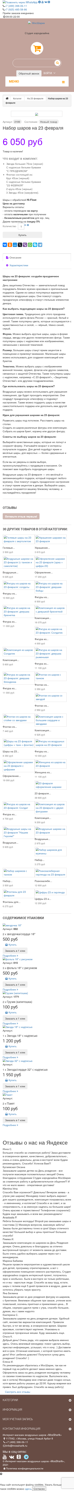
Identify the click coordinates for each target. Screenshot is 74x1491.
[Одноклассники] (10, 245)
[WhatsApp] (30, 245)
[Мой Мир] (15, 245)
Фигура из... (10, 621)
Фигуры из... (10, 593)
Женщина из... (43, 772)
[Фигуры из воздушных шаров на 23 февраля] (51, 743)
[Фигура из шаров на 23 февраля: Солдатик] (51, 630)
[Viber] (25, 245)
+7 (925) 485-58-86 (16, 9)
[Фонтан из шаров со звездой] (51, 697)
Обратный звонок (29, 73)
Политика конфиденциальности (24, 1468)
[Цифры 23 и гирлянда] (51, 892)
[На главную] (7, 98)
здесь (28, 1488)
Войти (48, 73)
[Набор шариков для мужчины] (51, 851)
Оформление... (44, 572)
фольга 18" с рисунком (22, 968)
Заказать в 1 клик (15, 950)
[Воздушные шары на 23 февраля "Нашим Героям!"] (19, 832)
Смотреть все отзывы (17, 1391)
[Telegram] (40, 245)
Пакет (11, 1103)
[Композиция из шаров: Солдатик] (19, 651)
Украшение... (42, 547)
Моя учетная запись (18, 1419)
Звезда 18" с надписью (22, 1036)
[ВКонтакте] (5, 245)
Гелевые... (9, 547)
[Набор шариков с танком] (19, 872)
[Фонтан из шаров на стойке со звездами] (19, 718)
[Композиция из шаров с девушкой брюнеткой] (51, 609)
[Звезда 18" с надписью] (37, 1027)
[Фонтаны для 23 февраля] (19, 893)
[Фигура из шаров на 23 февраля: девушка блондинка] (19, 678)
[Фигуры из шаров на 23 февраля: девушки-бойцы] (51, 586)
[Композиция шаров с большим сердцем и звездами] (51, 720)
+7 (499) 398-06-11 (16, 6)
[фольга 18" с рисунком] (37, 959)
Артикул (7, 121)
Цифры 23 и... (43, 899)
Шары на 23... (11, 751)
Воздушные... (10, 572)
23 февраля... (43, 793)
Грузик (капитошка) (19, 1002)
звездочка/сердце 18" (21, 934)
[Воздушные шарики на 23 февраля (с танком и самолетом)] (19, 562)
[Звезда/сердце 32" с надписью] (37, 1061)
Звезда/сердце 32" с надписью (27, 1069)
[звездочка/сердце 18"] (37, 925)
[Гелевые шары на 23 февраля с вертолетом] (19, 539)
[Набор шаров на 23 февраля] (36, 114)
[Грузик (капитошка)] (37, 993)
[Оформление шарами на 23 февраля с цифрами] (19, 765)
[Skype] (35, 245)
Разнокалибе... (43, 881)
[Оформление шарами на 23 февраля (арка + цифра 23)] (51, 562)
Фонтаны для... (11, 902)
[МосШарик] (37, 26)
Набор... (39, 860)
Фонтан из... (42, 684)
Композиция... (43, 618)
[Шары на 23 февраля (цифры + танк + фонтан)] (19, 743)
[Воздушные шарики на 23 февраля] (51, 830)
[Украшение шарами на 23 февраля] (51, 539)
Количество (9, 226)
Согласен (39, 1488)
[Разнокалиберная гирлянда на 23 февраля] (51, 872)
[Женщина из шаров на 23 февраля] (51, 764)
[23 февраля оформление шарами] (51, 785)
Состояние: (31, 121)
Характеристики (18, 265)
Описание (15, 257)
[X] (20, 245)
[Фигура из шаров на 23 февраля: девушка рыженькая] (51, 653)
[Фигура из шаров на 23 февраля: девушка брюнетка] (19, 611)
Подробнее (10, 955)
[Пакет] (37, 1094)
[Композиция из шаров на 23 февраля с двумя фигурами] (51, 807)
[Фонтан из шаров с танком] (51, 676)
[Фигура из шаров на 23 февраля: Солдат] (19, 806)
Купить (12, 944)
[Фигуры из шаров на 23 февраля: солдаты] (19, 585)
